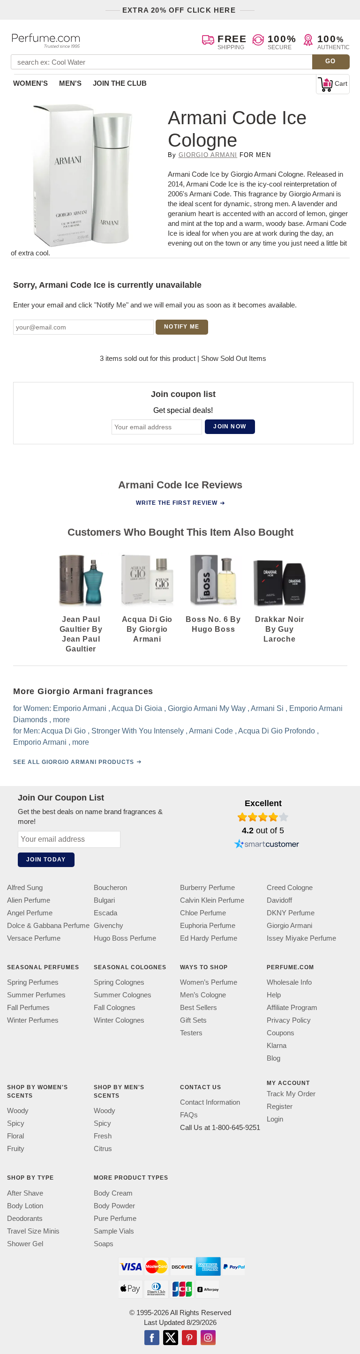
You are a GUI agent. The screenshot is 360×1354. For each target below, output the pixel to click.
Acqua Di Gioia (137, 708)
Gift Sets (193, 1020)
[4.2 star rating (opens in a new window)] (263, 817)
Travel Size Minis (33, 1231)
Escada (105, 913)
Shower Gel (25, 1244)
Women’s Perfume (208, 982)
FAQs (189, 1115)
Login (275, 1119)
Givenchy (108, 925)
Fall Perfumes (28, 1007)
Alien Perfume (28, 900)
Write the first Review (177, 503)
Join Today (46, 859)
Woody (18, 1111)
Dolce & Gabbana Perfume (48, 925)
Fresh (103, 1136)
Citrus (103, 1149)
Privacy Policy (289, 1020)
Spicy (15, 1124)
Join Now (229, 426)
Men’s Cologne (203, 995)
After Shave (25, 1193)
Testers (191, 1033)
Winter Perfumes (33, 1020)
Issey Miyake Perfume (301, 938)
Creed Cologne (290, 887)
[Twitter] (170, 1338)
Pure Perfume (115, 1218)
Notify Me (181, 326)
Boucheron (110, 887)
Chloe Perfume (203, 913)
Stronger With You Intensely (137, 731)
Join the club (120, 83)
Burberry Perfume (207, 887)
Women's (30, 83)
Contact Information (210, 1103)
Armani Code (211, 731)
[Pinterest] (189, 1338)
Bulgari (104, 900)
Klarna (276, 1045)
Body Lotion (25, 1206)
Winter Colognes (119, 1020)
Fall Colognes (114, 1007)
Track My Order (291, 1094)
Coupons (280, 1033)
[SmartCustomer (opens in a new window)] (267, 845)
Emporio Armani (79, 708)
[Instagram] (208, 1338)
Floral (15, 1136)
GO (330, 61)
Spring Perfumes (33, 982)
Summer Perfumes (36, 995)
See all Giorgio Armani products (73, 762)
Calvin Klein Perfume (212, 900)
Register (279, 1106)
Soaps (103, 1244)
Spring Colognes (119, 982)
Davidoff (279, 900)
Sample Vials (114, 1231)
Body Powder (114, 1206)
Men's (70, 83)
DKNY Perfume (291, 913)
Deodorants (25, 1218)
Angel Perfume (29, 913)
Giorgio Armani (208, 154)
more (61, 720)
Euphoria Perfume (207, 925)
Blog (273, 1058)
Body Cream (113, 1193)
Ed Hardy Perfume (208, 938)
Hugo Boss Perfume (125, 938)
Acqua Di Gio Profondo (276, 731)
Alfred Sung (25, 887)
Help (274, 995)
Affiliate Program (292, 1007)
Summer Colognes (122, 995)
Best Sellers (198, 1007)
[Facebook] (151, 1338)
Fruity (15, 1149)
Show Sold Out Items (233, 358)
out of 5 (263, 830)
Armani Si (267, 708)
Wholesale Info (289, 982)
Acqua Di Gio (63, 731)
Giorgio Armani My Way (207, 708)
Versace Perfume (33, 938)
